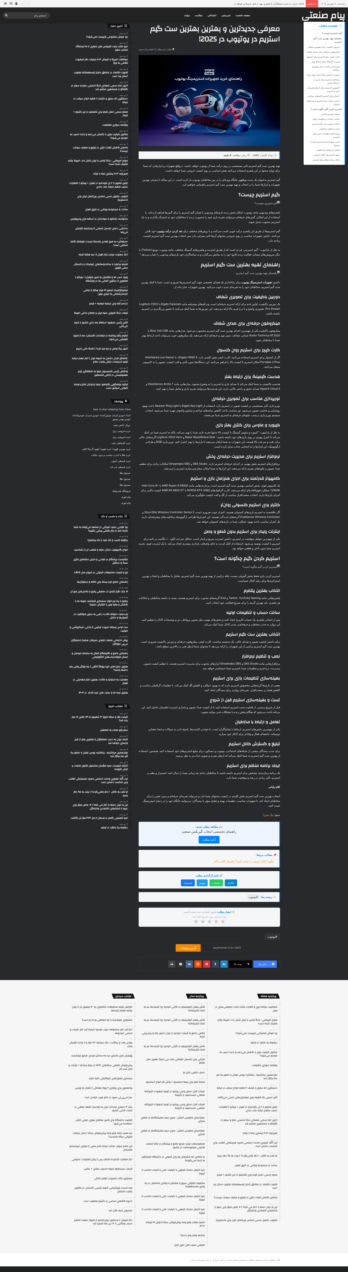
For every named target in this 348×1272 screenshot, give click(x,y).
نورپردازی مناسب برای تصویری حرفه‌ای (326, 68)
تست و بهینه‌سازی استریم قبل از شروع (325, 143)
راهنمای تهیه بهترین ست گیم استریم (327, 40)
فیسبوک (188, 882)
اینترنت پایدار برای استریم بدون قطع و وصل (323, 102)
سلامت (198, 15)
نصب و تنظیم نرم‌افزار (330, 128)
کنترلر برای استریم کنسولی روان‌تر (324, 95)
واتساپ (216, 882)
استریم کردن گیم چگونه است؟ (326, 109)
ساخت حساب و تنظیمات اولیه (326, 118)
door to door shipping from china (111, 409)
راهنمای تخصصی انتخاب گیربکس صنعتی (209, 831)
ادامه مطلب (209, 839)
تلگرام (230, 882)
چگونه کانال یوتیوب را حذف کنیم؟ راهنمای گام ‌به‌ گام (244, 861)
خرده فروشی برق (121, 431)
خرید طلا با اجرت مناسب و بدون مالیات (110, 454)
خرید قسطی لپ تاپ (120, 466)
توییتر (202, 882)
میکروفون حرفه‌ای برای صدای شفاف (323, 51)
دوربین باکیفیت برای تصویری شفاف (324, 47)
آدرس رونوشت (188, 947)
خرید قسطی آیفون (120, 460)
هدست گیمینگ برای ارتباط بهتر (326, 61)
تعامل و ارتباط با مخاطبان (328, 150)
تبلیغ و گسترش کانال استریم (327, 154)
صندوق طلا (125, 472)
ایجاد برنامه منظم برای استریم (326, 159)
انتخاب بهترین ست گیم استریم (326, 123)
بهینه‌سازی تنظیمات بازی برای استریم (326, 135)
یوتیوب (271, 936)
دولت (187, 15)
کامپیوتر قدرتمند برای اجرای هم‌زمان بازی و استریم (323, 89)
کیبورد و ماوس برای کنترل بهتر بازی (323, 74)
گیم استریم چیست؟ (332, 33)
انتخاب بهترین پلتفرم (330, 114)
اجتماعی (212, 15)
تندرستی (226, 15)
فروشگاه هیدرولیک (121, 490)
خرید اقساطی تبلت (120, 443)
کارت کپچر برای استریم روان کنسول (323, 56)
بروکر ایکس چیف (121, 425)
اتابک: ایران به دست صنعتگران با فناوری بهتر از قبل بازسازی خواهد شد (268, 3)
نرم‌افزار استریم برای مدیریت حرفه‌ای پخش (326, 81)
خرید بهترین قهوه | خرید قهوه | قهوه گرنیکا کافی (106, 449)
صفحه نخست (243, 15)
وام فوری (125, 496)
